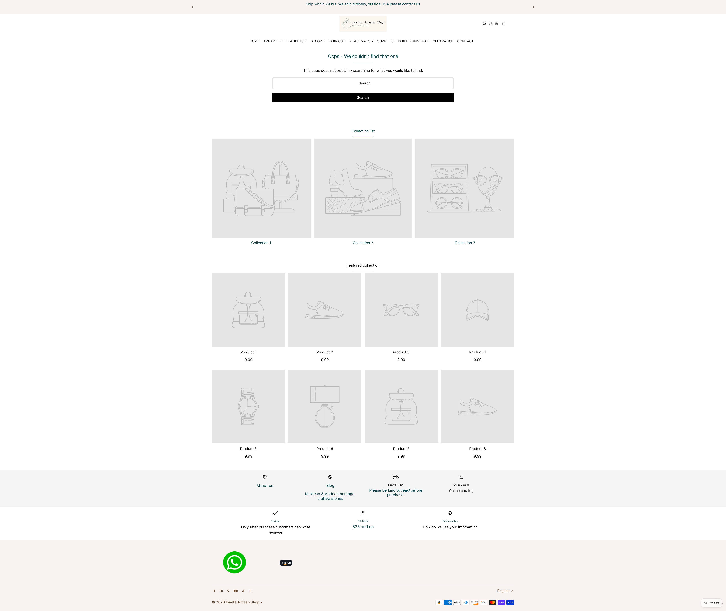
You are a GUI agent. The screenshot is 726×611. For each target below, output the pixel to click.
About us (264, 485)
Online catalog (461, 491)
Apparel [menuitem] (271, 41)
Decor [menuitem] (316, 41)
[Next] (533, 7)
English (503, 591)
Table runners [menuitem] (412, 41)
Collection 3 (465, 243)
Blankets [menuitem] (294, 41)
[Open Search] (484, 23)
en (497, 24)
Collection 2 (363, 243)
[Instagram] (221, 591)
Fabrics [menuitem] (336, 41)
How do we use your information (450, 527)
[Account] (490, 23)
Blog (330, 485)
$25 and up (363, 526)
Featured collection (363, 265)
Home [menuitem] (254, 41)
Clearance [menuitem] (443, 41)
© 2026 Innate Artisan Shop (235, 602)
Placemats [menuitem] (360, 41)
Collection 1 (261, 243)
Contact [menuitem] (465, 41)
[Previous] (192, 7)
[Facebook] (214, 591)
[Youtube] (236, 591)
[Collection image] (261, 188)
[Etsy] (250, 591)
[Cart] (503, 23)
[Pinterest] (228, 591)
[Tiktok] (243, 591)
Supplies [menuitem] (385, 41)
